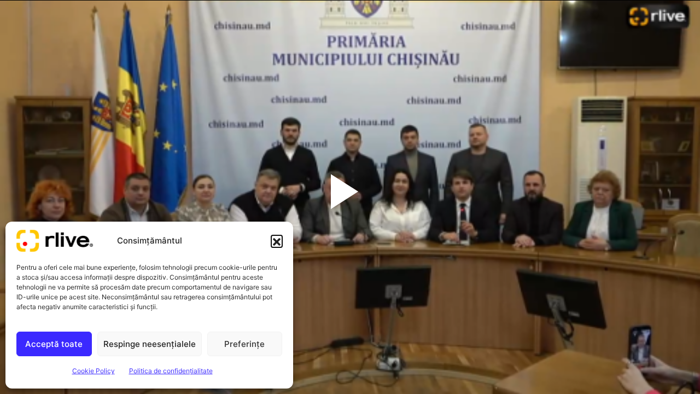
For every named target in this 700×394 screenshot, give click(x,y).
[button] (276, 240)
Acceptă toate (54, 344)
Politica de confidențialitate (171, 371)
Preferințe (244, 344)
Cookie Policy (93, 371)
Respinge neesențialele (149, 344)
